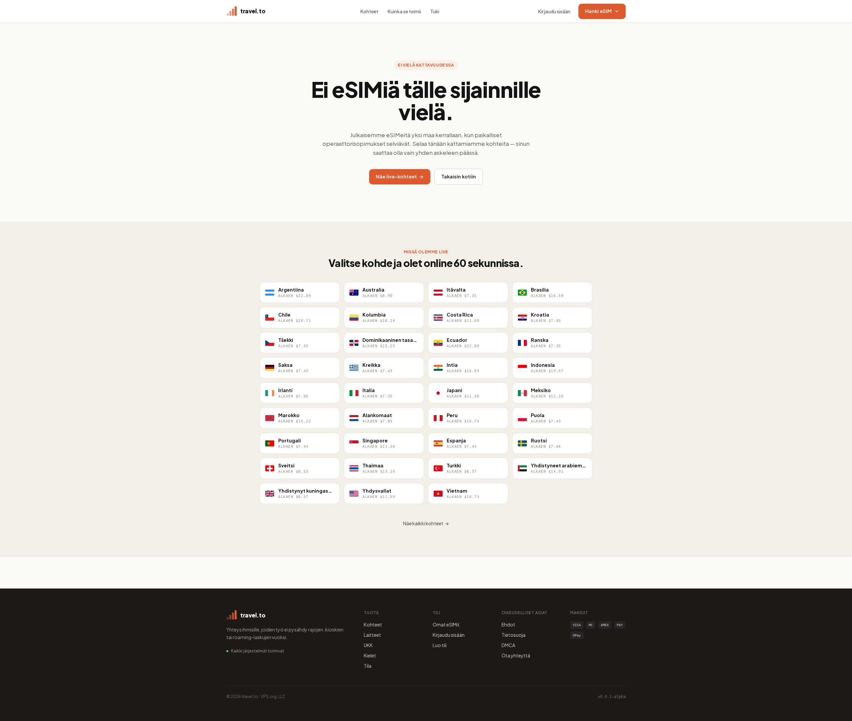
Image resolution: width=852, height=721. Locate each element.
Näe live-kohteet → (400, 176)
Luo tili (440, 645)
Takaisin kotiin (458, 176)
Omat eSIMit (446, 624)
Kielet (370, 655)
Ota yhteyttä (516, 655)
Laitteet (372, 635)
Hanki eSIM (598, 11)
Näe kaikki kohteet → (426, 523)
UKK (368, 645)
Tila (367, 666)
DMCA (508, 645)
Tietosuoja (514, 635)
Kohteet (369, 11)
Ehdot (508, 624)
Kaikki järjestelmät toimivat (257, 650)
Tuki (434, 11)
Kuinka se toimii (404, 11)
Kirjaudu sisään (554, 11)
